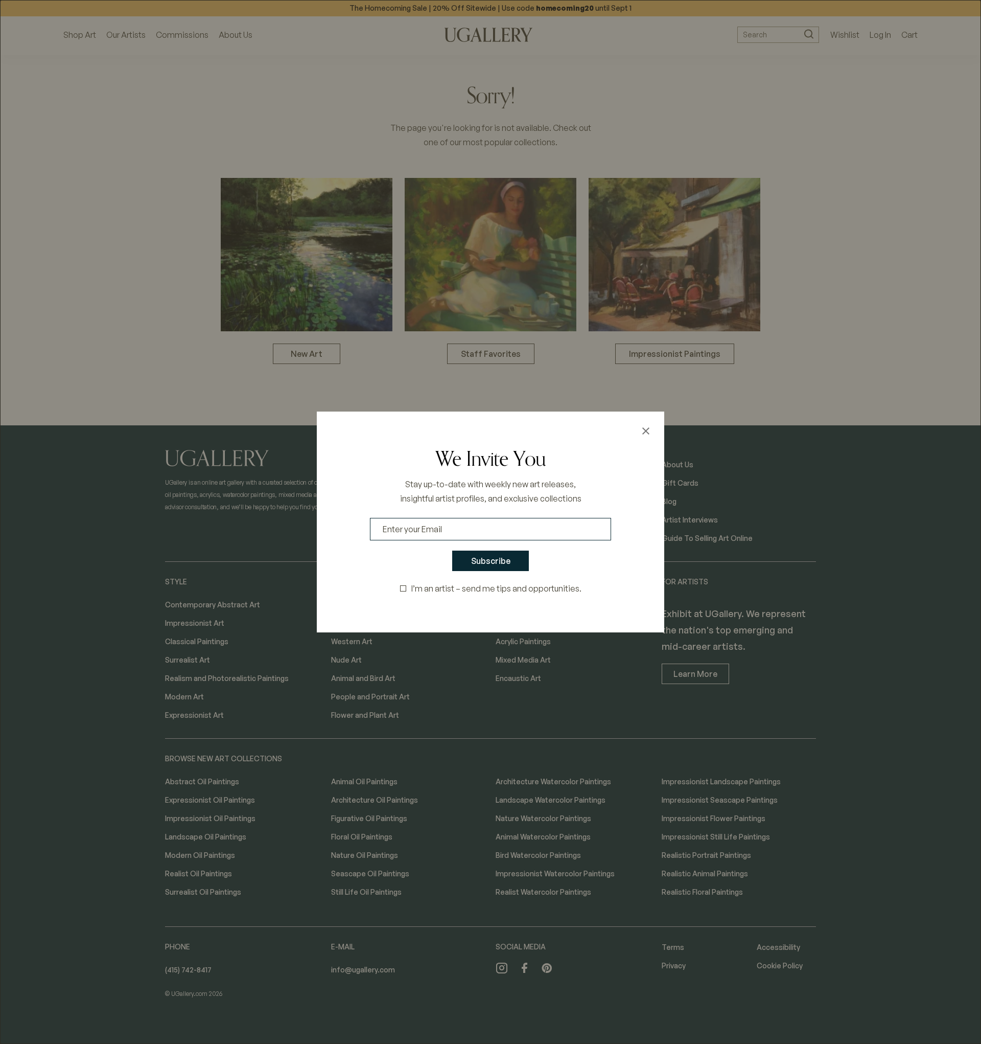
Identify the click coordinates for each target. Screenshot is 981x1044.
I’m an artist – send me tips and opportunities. (496, 588)
